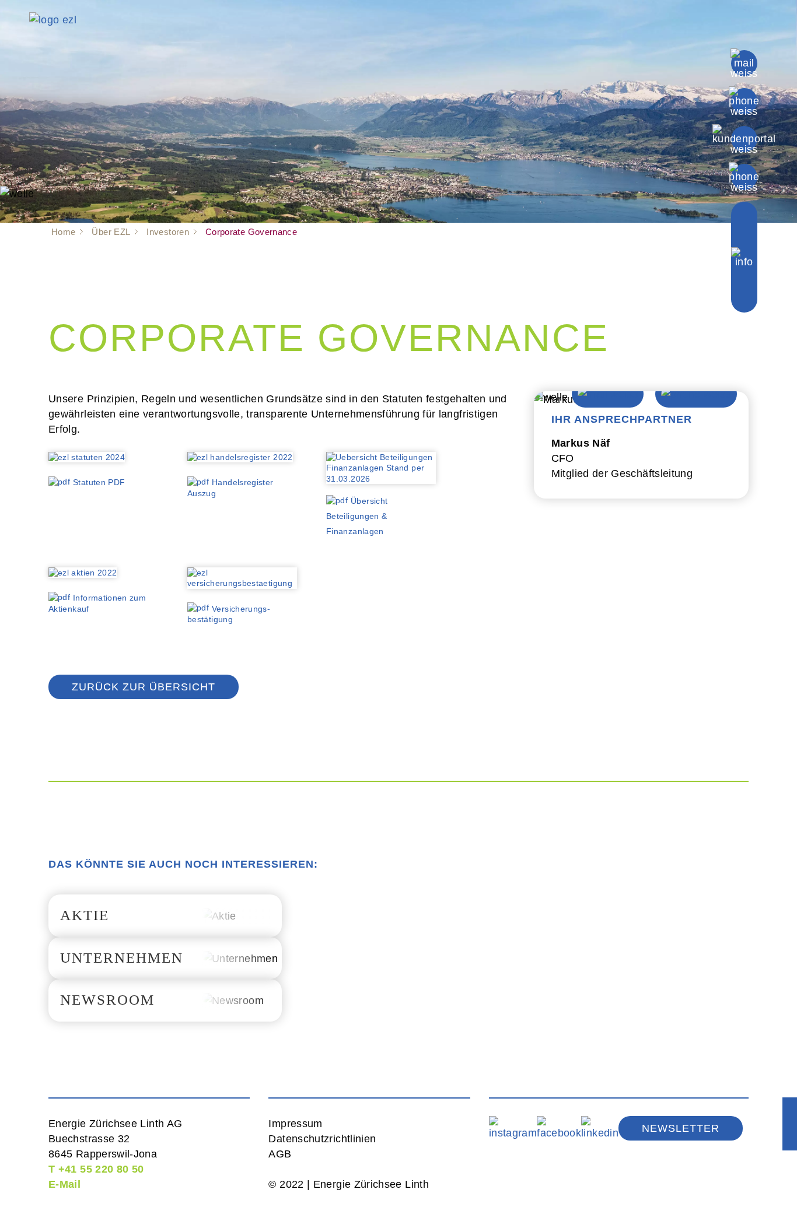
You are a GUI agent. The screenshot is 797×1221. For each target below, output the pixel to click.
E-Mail (64, 1184)
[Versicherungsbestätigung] (242, 582)
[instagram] (513, 1128)
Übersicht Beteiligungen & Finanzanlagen (356, 516)
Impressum (295, 1123)
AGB (279, 1154)
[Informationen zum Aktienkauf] (82, 576)
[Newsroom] (165, 1000)
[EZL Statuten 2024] (86, 461)
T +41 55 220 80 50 (96, 1169)
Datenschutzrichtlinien (322, 1139)
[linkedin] (599, 1128)
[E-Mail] (744, 62)
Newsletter (680, 1128)
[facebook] (559, 1128)
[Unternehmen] (165, 958)
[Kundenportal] (743, 138)
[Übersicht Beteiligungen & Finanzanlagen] (381, 471)
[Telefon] (744, 100)
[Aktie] (165, 915)
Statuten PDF (99, 482)
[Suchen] (744, 176)
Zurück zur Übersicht (143, 687)
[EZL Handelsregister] (240, 461)
